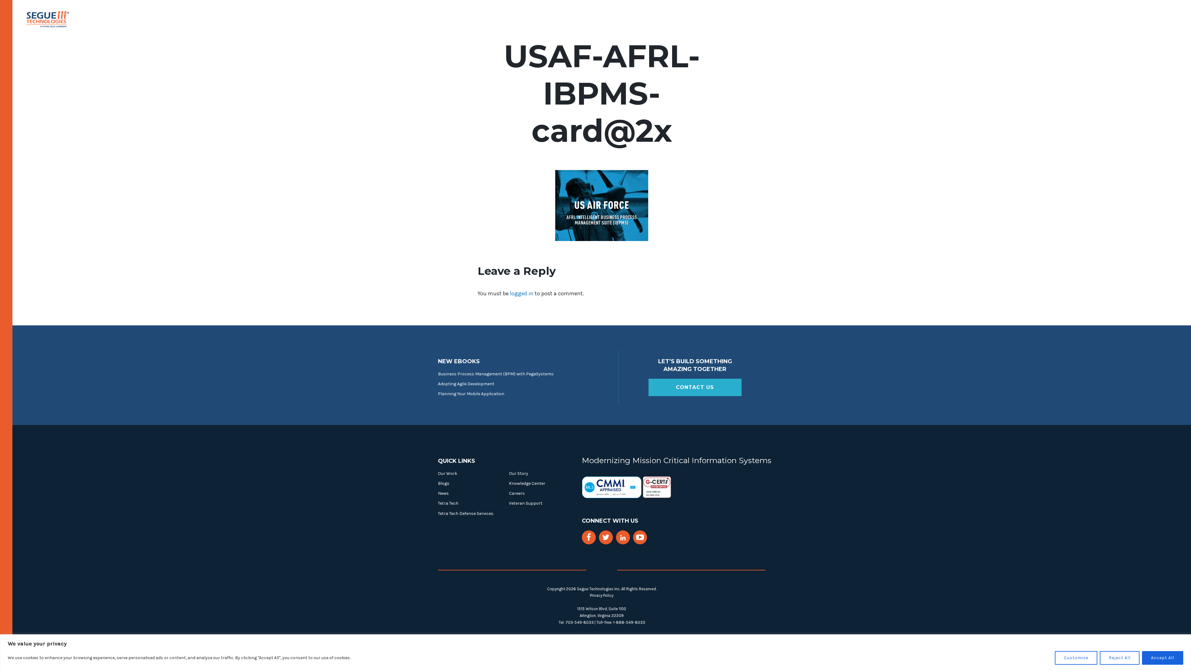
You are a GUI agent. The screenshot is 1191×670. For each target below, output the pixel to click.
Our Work (447, 473)
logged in (521, 293)
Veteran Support (525, 503)
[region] (595, 652)
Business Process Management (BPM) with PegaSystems (496, 374)
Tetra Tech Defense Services (465, 513)
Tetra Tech (448, 503)
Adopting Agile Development (466, 383)
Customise (1076, 657)
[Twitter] (605, 537)
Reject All (1120, 657)
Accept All (1162, 657)
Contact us (695, 387)
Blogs (443, 483)
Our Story (518, 473)
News (443, 493)
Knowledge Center (527, 483)
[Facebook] (589, 537)
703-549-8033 (579, 622)
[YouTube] (640, 537)
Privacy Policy (601, 595)
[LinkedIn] (623, 538)
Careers (517, 493)
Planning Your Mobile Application (471, 393)
